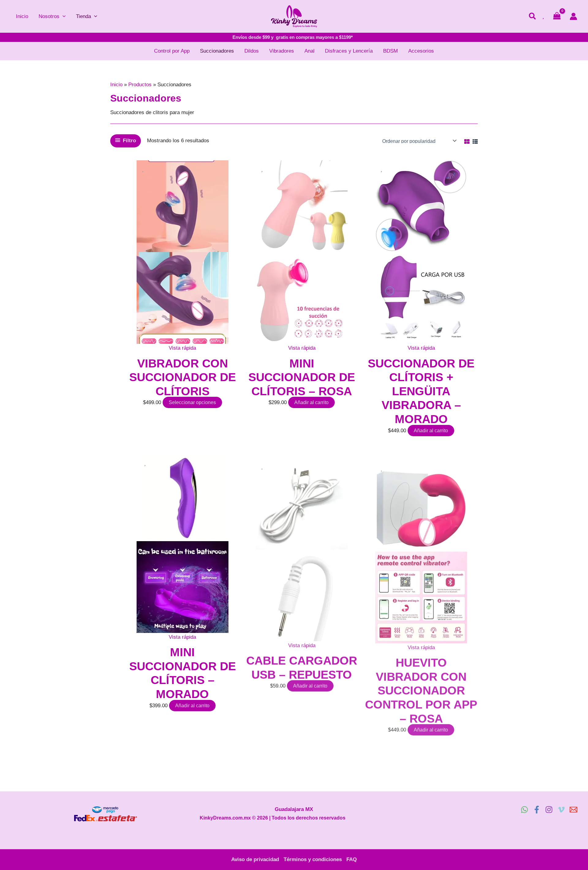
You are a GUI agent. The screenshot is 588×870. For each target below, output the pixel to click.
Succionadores (217, 51)
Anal (309, 51)
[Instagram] (549, 809)
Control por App (172, 51)
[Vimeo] (561, 809)
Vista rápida (182, 348)
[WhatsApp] (524, 809)
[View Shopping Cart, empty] (557, 16)
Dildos (251, 51)
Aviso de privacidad (255, 859)
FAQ (351, 859)
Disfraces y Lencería (349, 51)
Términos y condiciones (313, 859)
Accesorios (421, 51)
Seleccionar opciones (192, 402)
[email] (573, 809)
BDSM (390, 51)
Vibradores (281, 51)
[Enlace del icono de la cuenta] (573, 16)
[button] (62, 16)
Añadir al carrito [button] (311, 402)
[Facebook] (537, 809)
